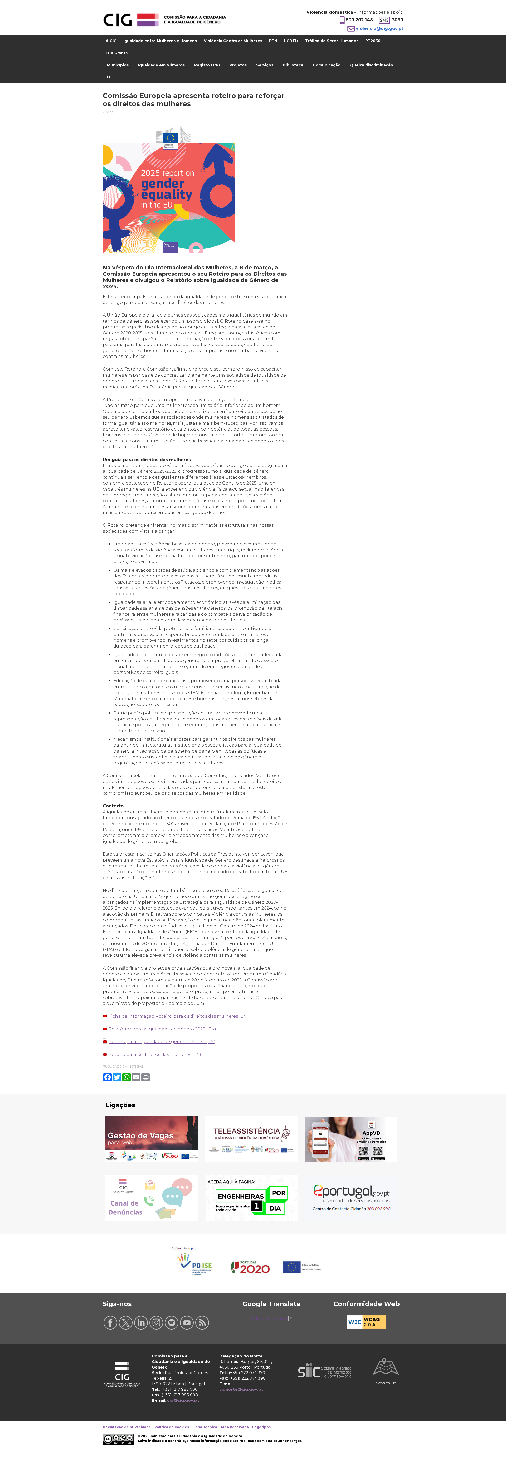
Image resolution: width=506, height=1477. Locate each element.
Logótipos (261, 1427)
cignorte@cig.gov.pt (241, 1389)
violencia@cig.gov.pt (379, 28)
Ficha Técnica (204, 1427)
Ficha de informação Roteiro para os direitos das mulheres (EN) (178, 1016)
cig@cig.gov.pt (183, 1400)
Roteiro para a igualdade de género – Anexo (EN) (162, 1041)
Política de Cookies (171, 1427)
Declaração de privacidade (127, 1427)
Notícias (136, 1066)
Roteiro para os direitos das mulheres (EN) (155, 1054)
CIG (165, 20)
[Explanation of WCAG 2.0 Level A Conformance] (366, 1327)
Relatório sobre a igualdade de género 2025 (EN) (162, 1028)
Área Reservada (235, 1427)
